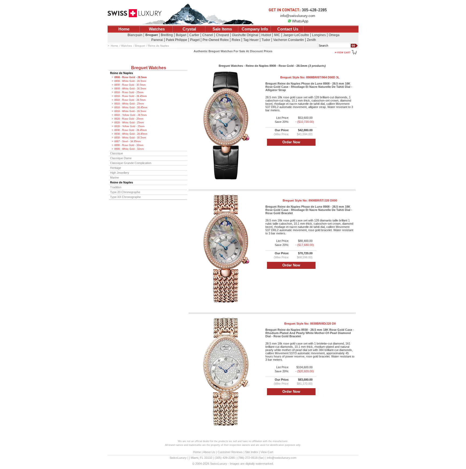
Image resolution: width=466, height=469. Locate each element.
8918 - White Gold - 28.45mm (131, 107)
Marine (114, 177)
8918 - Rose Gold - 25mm (128, 92)
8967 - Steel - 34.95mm (127, 141)
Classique (116, 153)
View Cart (267, 452)
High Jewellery (119, 172)
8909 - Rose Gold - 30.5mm (130, 85)
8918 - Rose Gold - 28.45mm (130, 96)
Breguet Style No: (310, 77)
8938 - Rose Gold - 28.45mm (130, 130)
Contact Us (287, 29)
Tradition (115, 187)
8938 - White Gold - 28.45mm (131, 134)
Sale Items (222, 29)
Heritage (115, 167)
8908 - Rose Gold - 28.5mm (130, 77)
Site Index (251, 452)
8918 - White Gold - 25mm (129, 103)
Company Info (255, 29)
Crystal (189, 29)
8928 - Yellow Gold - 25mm (129, 126)
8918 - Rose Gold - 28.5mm (130, 100)
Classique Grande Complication (130, 163)
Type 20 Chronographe (125, 192)
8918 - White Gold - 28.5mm (130, 111)
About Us (209, 452)
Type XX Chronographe (125, 197)
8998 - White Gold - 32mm (129, 149)
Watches (157, 29)
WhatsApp (300, 21)
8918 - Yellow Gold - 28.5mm (130, 115)
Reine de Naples (121, 73)
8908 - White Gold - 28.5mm (130, 81)
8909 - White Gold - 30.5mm (130, 88)
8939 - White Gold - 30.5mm (130, 137)
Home (123, 29)
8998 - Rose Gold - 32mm (128, 145)
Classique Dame (121, 158)
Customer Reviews (230, 452)
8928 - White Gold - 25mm (129, 122)
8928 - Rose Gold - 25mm (128, 118)
